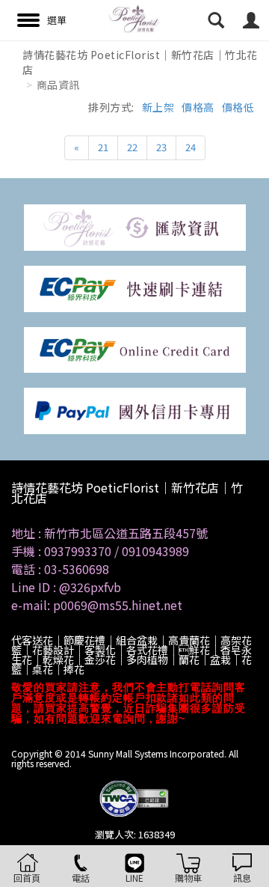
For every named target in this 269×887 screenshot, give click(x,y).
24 (190, 147)
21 (103, 147)
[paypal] (135, 410)
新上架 (158, 107)
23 (161, 147)
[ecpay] (135, 287)
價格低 (238, 107)
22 (132, 147)
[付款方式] (135, 226)
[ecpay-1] (135, 348)
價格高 (198, 107)
